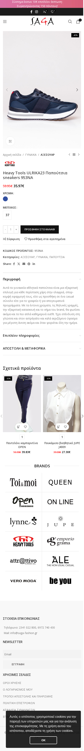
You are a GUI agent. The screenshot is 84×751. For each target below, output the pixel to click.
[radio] (5, 198)
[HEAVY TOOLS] (23, 541)
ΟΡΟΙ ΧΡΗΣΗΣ (12, 683)
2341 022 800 (27, 627)
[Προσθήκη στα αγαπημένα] (25, 426)
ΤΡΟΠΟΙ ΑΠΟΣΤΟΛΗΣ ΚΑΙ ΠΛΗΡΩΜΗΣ (28, 696)
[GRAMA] (60, 541)
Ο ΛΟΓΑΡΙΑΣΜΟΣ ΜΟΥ (17, 689)
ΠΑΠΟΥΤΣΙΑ (57, 257)
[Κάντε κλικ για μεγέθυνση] (10, 141)
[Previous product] (69, 154)
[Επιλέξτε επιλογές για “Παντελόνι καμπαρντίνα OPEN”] (18, 426)
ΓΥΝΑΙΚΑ (31, 154)
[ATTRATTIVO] (23, 561)
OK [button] (43, 740)
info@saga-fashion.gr (23, 633)
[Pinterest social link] (28, 264)
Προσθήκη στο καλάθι (39, 229)
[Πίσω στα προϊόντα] (74, 154)
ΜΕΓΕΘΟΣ (9, 207)
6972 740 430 (46, 627)
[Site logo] (42, 21)
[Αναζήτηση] (70, 21)
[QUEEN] (60, 482)
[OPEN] (23, 502)
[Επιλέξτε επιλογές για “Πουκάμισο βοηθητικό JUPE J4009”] (58, 426)
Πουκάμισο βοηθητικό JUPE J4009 (62, 445)
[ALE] (60, 561)
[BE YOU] (60, 581)
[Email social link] (23, 264)
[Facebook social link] (31, 12)
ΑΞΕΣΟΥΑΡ (48, 154)
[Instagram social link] (36, 12)
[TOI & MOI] (23, 482)
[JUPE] (60, 522)
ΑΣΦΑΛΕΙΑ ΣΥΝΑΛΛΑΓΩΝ (19, 710)
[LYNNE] (23, 522)
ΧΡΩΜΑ (8, 193)
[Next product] (78, 154)
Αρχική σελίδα (12, 154)
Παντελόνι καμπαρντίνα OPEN (22, 445)
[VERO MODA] (23, 581)
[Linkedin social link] (33, 264)
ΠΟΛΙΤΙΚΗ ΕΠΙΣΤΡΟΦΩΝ (19, 703)
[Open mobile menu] (5, 21)
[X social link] (18, 264)
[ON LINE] (60, 502)
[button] (74, 731)
